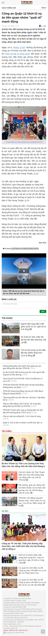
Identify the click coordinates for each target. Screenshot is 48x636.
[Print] (45, 26)
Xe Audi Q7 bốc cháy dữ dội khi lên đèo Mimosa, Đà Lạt (33, 340)
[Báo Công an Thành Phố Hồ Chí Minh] (27, 2)
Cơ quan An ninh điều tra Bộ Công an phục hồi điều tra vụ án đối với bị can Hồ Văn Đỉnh (32, 582)
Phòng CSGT (19, 47)
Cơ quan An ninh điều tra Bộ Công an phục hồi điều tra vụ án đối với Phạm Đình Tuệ (32, 570)
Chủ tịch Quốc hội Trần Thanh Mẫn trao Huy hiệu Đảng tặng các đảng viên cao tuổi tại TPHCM (32, 476)
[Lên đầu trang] (43, 631)
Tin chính (7, 431)
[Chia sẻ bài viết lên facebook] (40, 26)
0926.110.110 (13, 630)
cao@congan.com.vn (14, 624)
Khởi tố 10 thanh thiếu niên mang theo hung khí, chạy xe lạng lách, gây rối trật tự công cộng (31, 559)
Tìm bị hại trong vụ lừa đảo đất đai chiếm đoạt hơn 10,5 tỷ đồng (33, 353)
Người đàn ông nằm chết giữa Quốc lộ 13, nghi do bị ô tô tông (33, 327)
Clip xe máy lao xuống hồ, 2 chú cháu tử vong (22, 416)
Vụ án (5, 511)
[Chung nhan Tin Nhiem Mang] (13, 632)
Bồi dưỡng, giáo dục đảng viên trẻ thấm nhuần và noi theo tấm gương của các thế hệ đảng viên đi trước (32, 489)
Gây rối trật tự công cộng (17, 54)
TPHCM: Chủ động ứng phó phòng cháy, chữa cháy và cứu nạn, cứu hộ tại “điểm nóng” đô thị (32, 502)
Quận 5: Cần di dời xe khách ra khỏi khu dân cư (22, 423)
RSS (44, 7)
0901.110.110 (23, 630)
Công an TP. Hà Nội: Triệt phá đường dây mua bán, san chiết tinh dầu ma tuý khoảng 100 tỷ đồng (23, 546)
